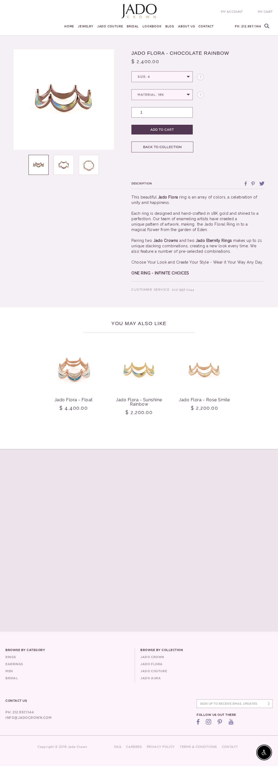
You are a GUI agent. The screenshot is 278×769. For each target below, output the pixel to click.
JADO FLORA (151, 664)
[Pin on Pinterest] (253, 183)
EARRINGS (14, 664)
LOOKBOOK (152, 26)
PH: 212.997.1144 (248, 26)
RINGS (10, 657)
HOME (69, 26)
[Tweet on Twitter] (261, 183)
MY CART (265, 11)
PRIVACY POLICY (161, 746)
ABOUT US (186, 26)
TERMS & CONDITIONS (198, 746)
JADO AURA (150, 678)
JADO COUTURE (110, 26)
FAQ (117, 746)
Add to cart (162, 130)
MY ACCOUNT (232, 11)
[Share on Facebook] (246, 183)
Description (141, 183)
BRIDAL (133, 26)
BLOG (169, 26)
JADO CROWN (152, 657)
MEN (9, 671)
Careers (134, 746)
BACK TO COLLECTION (162, 147)
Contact (206, 26)
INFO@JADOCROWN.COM (28, 717)
